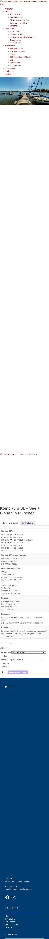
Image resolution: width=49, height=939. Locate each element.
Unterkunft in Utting (18, 23)
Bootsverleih (10, 68)
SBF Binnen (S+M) (17, 51)
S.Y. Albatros (15, 14)
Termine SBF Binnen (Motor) (5, 663)
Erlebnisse (9, 71)
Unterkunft (9, 927)
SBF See (13, 54)
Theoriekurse (15, 40)
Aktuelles (9, 9)
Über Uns (9, 11)
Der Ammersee (16, 17)
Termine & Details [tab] (10, 523)
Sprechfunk (15, 62)
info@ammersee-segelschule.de (18, 889)
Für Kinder (14, 31)
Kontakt (8, 74)
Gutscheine (15, 26)
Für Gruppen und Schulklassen (23, 37)
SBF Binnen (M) (16, 48)
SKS (11, 60)
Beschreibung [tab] (27, 523)
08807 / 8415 (14, 886)
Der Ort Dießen (11, 924)
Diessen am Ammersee (19, 20)
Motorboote (10, 45)
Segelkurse (9, 28)
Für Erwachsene (16, 34)
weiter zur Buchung (17, 673)
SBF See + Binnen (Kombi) (21, 57)
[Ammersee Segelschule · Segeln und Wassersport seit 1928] (24, 4)
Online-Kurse (15, 43)
